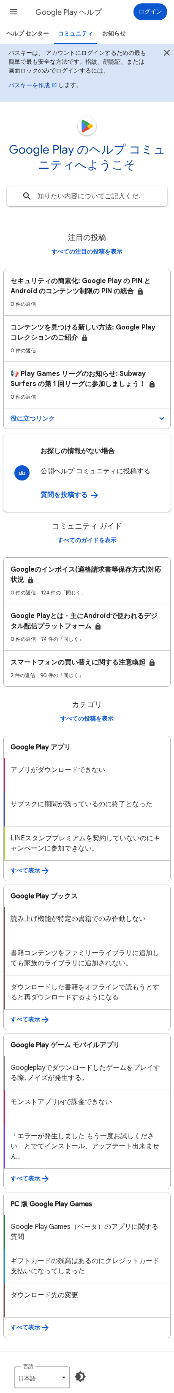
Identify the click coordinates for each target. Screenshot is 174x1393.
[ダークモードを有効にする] (80, 1376)
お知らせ (114, 33)
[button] (13, 12)
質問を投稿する (65, 495)
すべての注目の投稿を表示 (87, 251)
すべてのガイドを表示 (87, 540)
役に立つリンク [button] (33, 418)
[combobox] (87, 196)
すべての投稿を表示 (87, 718)
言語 (28, 1366)
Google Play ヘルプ (68, 12)
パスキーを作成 (29, 85)
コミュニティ (75, 33)
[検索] (27, 196)
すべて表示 (25, 870)
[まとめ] (167, 54)
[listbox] (42, 1377)
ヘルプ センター (27, 33)
